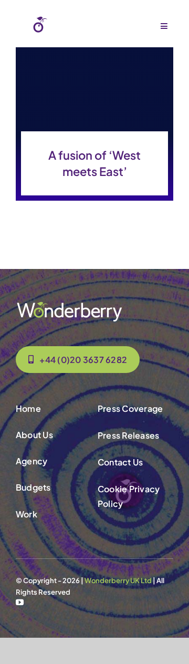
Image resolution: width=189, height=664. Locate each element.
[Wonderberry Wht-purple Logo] (68, 19)
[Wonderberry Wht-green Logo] (69, 304)
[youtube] (20, 602)
